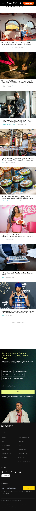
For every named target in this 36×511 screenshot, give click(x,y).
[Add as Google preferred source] (5, 475)
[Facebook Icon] (11, 472)
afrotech (21, 441)
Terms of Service (26, 396)
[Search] (20, 3)
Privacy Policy (5, 398)
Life (2, 441)
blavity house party (24, 461)
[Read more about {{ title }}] (18, 27)
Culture (3, 437)
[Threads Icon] (20, 472)
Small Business (6, 449)
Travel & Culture (7, 378)
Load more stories (18, 322)
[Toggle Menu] (3, 3)
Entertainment (6, 445)
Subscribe (28, 3)
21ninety (20, 445)
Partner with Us (6, 453)
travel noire (22, 449)
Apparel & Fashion (7, 371)
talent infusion (22, 453)
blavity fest (21, 457)
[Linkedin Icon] (2, 472)
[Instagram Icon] (15, 472)
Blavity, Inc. (9, 500)
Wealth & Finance (18, 378)
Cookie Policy (25, 504)
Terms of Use (7, 504)
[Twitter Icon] (7, 471)
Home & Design (7, 375)
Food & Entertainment (21, 371)
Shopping (4, 457)
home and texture (23, 437)
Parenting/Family (18, 375)
